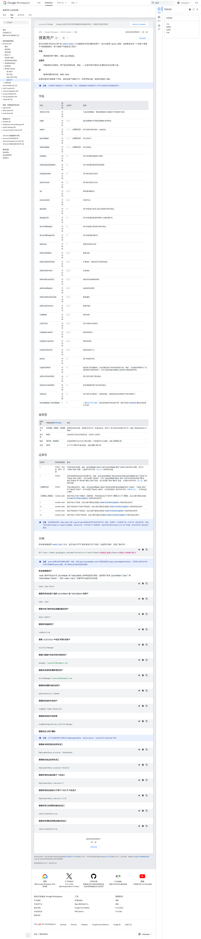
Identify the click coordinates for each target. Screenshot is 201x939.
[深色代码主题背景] (143, 549)
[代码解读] (139, 549)
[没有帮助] (147, 32)
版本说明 (37, 908)
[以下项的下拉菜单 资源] (77, 3)
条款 (35, 934)
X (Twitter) (119, 908)
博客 (117, 900)
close (197, 9)
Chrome (74, 925)
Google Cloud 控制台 (82, 908)
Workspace (23, 2)
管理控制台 (49, 3)
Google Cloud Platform (100, 925)
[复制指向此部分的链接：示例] (46, 538)
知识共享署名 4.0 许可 (70, 856)
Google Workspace (51, 32)
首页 (39, 3)
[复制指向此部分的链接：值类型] (49, 415)
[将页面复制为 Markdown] (64, 38)
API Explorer (79, 911)
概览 (4, 15)
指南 (11, 15)
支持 (30, 15)
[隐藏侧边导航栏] (28, 935)
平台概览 (37, 900)
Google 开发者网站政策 (141, 856)
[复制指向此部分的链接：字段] (46, 96)
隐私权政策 (44, 934)
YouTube (118, 911)
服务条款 (37, 915)
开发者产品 (38, 904)
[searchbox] (15, 22)
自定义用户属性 (92, 403)
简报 (117, 904)
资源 (73, 3)
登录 (196, 3)
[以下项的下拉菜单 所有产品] (66, 3)
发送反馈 (142, 38)
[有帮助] (143, 32)
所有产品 (60, 3)
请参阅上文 (131, 489)
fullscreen (193, 9)
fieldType (58, 423)
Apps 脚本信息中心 (82, 904)
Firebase (84, 925)
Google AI (117, 925)
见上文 (99, 469)
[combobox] (162, 3)
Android (63, 925)
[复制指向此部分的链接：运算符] (49, 455)
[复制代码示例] (147, 549)
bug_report (189, 9)
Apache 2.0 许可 (106, 856)
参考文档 (21, 15)
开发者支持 (38, 911)
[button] (15, 43)
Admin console (10, 10)
